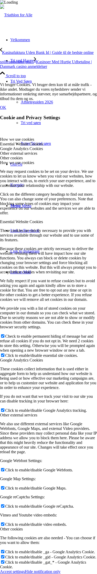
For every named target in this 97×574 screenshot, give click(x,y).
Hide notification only (43, 571)
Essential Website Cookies (21, 221)
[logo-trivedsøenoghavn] (16, 15)
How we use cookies (17, 162)
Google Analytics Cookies (21, 360)
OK (3, 107)
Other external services (18, 415)
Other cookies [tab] (11, 158)
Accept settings (12, 571)
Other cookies (11, 529)
